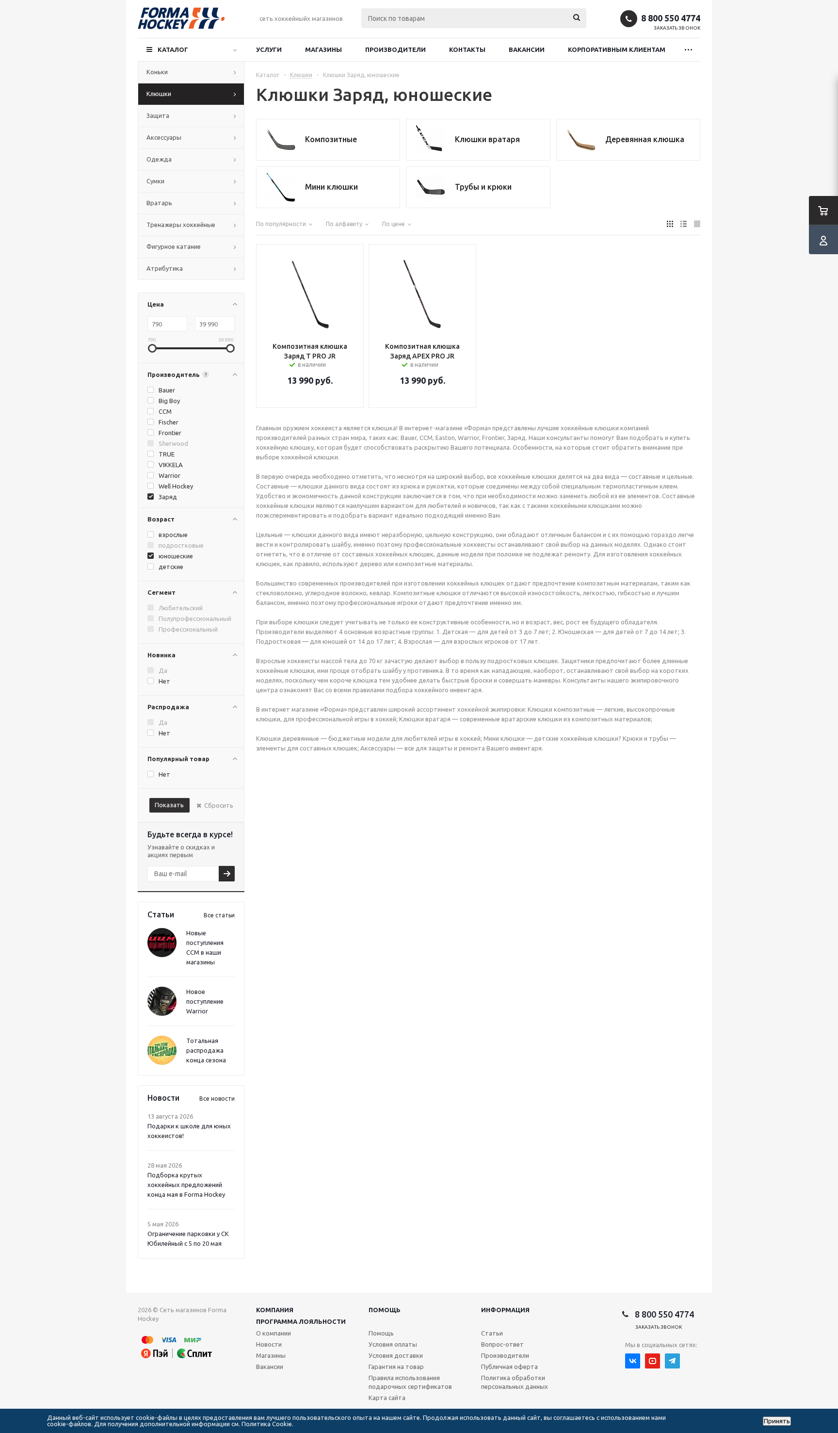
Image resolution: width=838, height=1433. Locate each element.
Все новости (217, 1098)
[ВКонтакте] (632, 1360)
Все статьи (219, 915)
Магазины (323, 49)
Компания (274, 1309)
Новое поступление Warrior (205, 1001)
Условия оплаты (393, 1344)
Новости (269, 1344)
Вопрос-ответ (502, 1344)
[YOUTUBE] (652, 1360)
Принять (777, 1421)
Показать (169, 804)
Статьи (492, 1333)
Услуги (269, 49)
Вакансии (527, 49)
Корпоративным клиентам (616, 49)
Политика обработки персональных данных (514, 1382)
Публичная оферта (509, 1366)
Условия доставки (396, 1355)
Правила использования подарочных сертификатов (410, 1382)
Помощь (385, 1309)
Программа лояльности (301, 1321)
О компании (273, 1333)
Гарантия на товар (396, 1366)
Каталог (173, 49)
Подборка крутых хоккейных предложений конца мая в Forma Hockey (186, 1185)
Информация (505, 1309)
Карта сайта (387, 1397)
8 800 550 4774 (670, 18)
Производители (395, 49)
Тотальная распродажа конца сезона (206, 1050)
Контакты (467, 49)
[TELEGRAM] (672, 1360)
